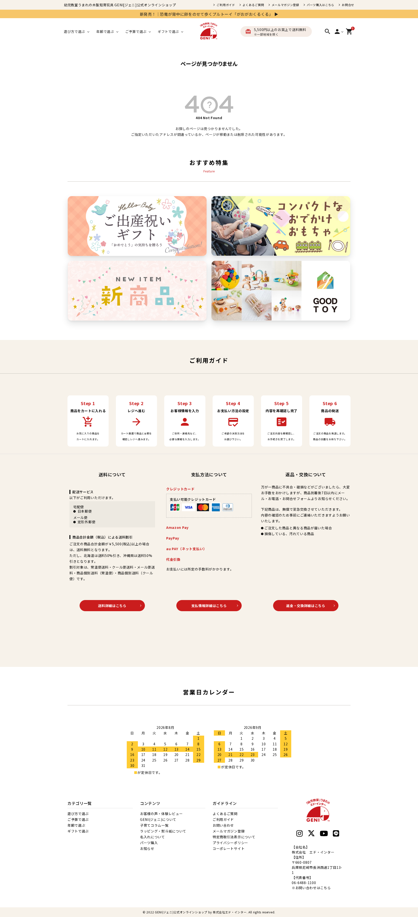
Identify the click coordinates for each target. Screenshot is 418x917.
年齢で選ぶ (76, 825)
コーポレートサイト (229, 848)
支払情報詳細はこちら (209, 605)
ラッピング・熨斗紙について (163, 831)
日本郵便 (85, 511)
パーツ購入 (149, 842)
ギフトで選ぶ (78, 831)
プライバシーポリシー (230, 842)
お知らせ (147, 848)
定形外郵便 (87, 521)
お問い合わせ (223, 825)
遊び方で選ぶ (78, 813)
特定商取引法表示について (234, 836)
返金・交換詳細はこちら (305, 605)
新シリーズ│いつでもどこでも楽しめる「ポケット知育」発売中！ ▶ (297, 14)
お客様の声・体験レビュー (161, 813)
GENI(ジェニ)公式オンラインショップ (181, 912)
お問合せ (348, 4)
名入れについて (152, 836)
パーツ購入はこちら (320, 4)
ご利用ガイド (225, 4)
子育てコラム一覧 (154, 825)
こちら (325, 887)
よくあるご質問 (253, 4)
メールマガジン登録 (285, 4)
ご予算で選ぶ (78, 819)
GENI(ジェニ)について (158, 819)
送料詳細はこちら (112, 605)
